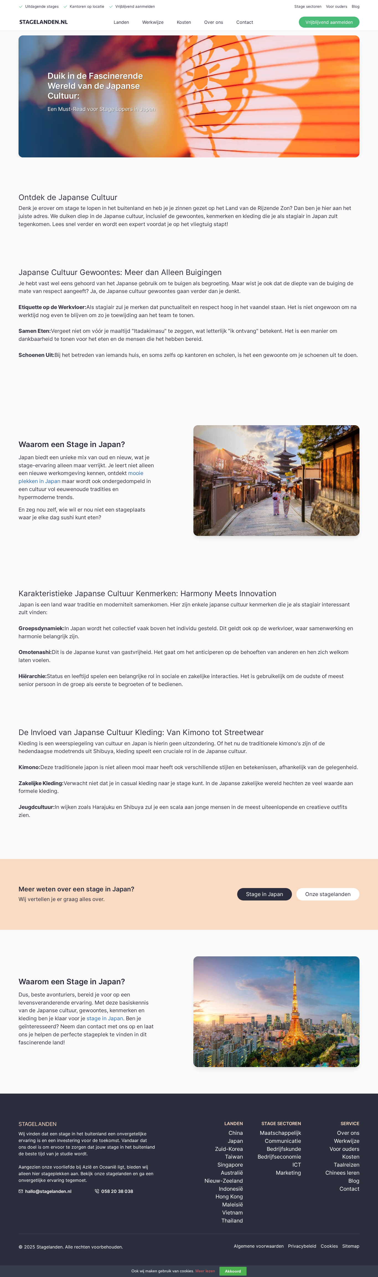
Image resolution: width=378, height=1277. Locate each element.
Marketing (288, 1172)
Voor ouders (336, 6)
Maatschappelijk (280, 1133)
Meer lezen (205, 1271)
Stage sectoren (308, 6)
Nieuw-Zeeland (223, 1180)
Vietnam (232, 1212)
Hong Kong (229, 1196)
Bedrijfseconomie (279, 1156)
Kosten (184, 22)
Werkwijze (153, 22)
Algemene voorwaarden (259, 1246)
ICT (296, 1164)
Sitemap (350, 1246)
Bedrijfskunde (284, 1149)
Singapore (230, 1164)
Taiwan (234, 1156)
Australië (232, 1172)
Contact (244, 22)
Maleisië (232, 1204)
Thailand (232, 1220)
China (236, 1133)
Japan (235, 1141)
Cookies (329, 1246)
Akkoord (233, 1271)
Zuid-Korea (229, 1149)
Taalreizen (346, 1164)
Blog (355, 6)
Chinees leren (342, 1172)
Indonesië (231, 1188)
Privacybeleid (302, 1246)
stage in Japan (105, 1018)
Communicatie (283, 1141)
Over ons (213, 22)
